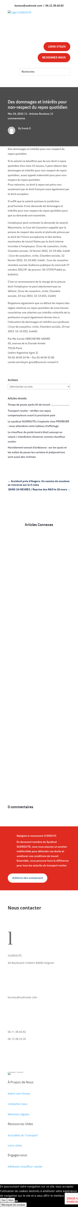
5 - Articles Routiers (37, 113)
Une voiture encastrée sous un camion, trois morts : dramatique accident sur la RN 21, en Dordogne (37, 713)
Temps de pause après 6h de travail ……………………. (39, 404)
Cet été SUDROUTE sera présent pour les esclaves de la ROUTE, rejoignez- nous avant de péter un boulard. (37, 555)
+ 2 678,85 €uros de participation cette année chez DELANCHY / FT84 (38, 640)
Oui (3, 1200)
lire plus (16, 607)
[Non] (16, 1201)
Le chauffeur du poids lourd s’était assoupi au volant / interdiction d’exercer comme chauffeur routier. (36, 436)
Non (11, 1200)
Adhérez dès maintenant (27, 878)
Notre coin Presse (19, 1093)
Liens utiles (15, 1145)
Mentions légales (18, 1114)
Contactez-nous (17, 1104)
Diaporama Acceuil (22, 568)
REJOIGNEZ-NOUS (54, 57)
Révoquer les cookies (13, 1204)
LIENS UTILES (57, 46)
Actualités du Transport (23, 1135)
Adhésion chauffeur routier (25, 1166)
